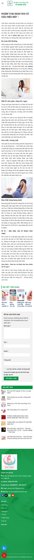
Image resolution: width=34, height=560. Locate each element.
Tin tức (4, 514)
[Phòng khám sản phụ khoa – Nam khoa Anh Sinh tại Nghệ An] (18, 3)
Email (6, 351)
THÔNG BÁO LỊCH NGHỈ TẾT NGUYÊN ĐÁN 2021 (19, 423)
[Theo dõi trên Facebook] (2, 495)
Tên (5, 342)
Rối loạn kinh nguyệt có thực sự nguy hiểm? (19, 392)
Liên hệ (4, 521)
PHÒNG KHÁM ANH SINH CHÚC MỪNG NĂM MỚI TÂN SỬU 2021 (18, 417)
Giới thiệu (5, 505)
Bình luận (7, 326)
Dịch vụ (4, 508)
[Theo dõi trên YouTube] (12, 495)
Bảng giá (4, 511)
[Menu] (2, 3)
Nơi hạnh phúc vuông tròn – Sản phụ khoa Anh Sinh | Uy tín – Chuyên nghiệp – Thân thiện (19, 430)
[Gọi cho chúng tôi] (9, 495)
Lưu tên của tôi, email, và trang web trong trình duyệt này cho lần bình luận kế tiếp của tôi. (17, 372)
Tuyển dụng (5, 518)
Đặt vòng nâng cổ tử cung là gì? (17, 410)
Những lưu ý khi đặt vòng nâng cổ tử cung (19, 404)
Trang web (7, 360)
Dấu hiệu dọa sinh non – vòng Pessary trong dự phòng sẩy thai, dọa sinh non (19, 437)
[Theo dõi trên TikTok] (6, 495)
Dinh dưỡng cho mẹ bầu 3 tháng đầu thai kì (19, 398)
